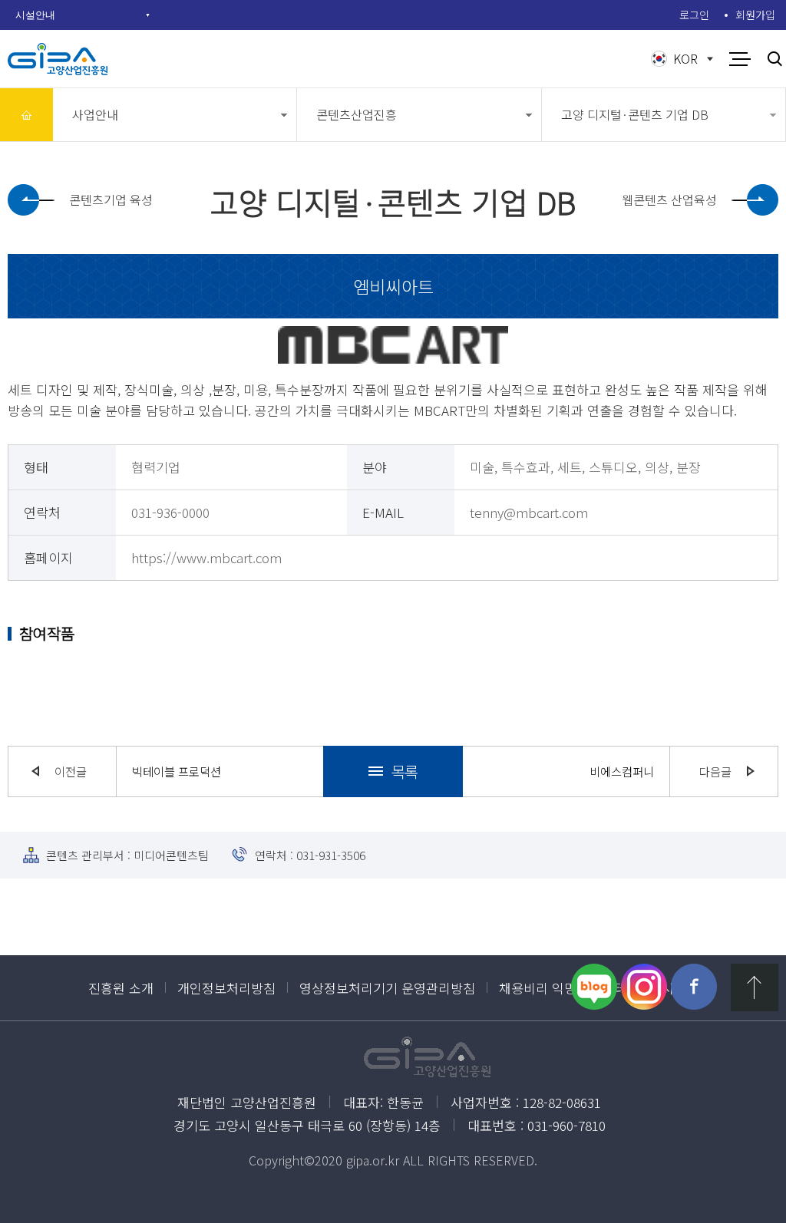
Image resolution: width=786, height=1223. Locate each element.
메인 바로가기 (26, 114)
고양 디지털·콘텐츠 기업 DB (634, 114)
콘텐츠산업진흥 (356, 114)
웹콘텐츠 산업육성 (669, 199)
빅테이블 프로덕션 (176, 771)
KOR (685, 58)
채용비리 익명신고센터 (562, 987)
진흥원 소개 (121, 987)
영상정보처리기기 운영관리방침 (387, 987)
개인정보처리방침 (226, 987)
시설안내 (35, 14)
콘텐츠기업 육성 (111, 199)
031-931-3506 (330, 855)
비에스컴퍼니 (622, 771)
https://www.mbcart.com (206, 557)
